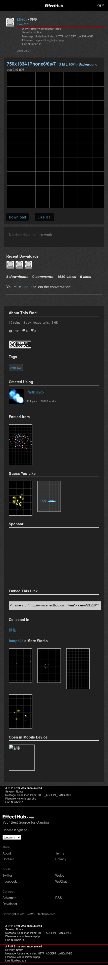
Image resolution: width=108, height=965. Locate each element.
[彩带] (20, 444)
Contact (8, 859)
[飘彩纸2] (20, 665)
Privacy (60, 859)
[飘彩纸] (78, 668)
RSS (58, 897)
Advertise (9, 897)
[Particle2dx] (16, 397)
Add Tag (15, 367)
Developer (10, 903)
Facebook (10, 881)
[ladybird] (49, 665)
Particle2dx (35, 391)
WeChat (61, 881)
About (7, 853)
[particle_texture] (49, 496)
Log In (27, 286)
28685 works (48, 401)
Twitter (7, 875)
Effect (22, 19)
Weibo (59, 875)
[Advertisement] (34, 556)
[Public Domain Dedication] (20, 347)
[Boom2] (20, 498)
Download (17, 216)
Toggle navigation (6, 5)
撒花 (12, 629)
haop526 (22, 24)
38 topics (31, 401)
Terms (59, 853)
